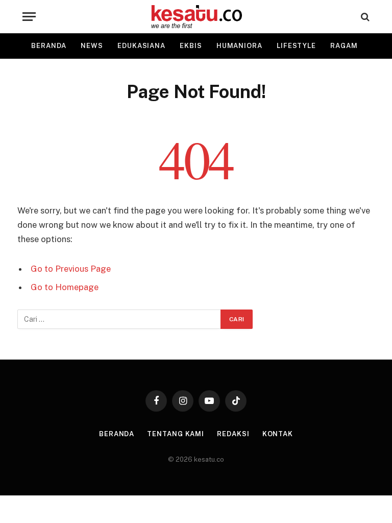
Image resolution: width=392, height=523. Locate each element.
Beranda (48, 46)
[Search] (364, 16)
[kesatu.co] (196, 16)
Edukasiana (141, 46)
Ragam (344, 46)
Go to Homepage (65, 287)
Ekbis (191, 46)
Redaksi (233, 434)
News (92, 46)
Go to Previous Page (71, 269)
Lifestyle (296, 46)
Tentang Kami (175, 434)
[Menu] (29, 16)
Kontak (277, 434)
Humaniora (239, 46)
